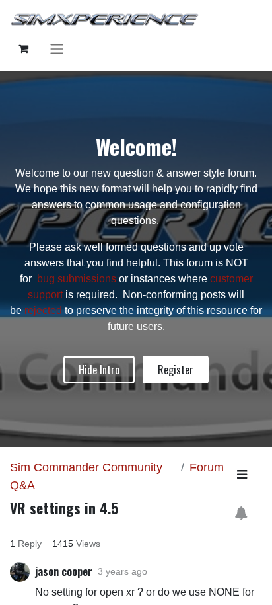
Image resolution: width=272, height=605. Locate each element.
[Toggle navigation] (57, 48)
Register (175, 370)
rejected (44, 310)
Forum (206, 467)
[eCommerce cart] (23, 48)
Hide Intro (99, 370)
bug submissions (76, 278)
